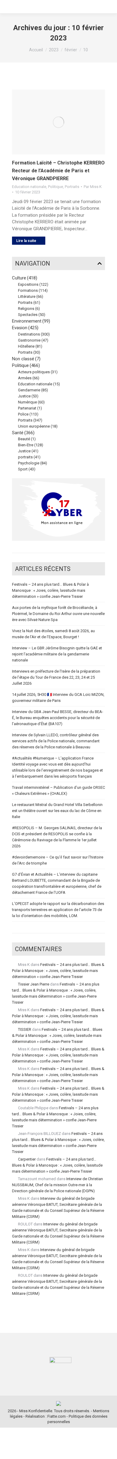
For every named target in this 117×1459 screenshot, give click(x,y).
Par (93, 186)
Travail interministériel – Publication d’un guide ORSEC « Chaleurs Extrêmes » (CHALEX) (58, 790)
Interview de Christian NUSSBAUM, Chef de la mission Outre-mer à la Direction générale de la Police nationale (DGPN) (57, 1185)
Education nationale (29, 186)
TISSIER (24, 1029)
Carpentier (27, 1159)
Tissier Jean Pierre (33, 984)
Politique (55, 186)
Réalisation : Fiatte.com (46, 1416)
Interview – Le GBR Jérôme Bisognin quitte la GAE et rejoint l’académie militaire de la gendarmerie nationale (57, 654)
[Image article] (58, 122)
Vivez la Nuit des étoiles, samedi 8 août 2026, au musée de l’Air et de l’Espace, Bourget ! (53, 634)
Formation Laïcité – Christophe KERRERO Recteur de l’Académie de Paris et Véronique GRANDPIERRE (58, 170)
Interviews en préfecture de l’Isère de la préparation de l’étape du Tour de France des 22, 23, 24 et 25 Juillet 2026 (56, 677)
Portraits (72, 186)
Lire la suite (26, 241)
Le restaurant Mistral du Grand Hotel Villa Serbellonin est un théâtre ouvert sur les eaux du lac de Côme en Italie (57, 810)
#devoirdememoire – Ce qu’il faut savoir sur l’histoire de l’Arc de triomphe (57, 860)
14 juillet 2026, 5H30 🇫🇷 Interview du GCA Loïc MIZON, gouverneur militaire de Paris (58, 697)
